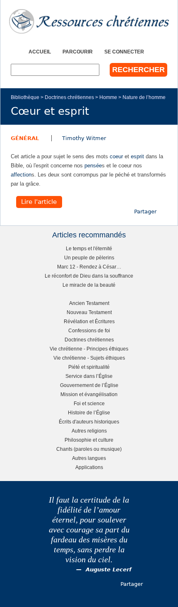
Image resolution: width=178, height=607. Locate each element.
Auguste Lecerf (109, 569)
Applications (89, 467)
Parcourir (78, 51)
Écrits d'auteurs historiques (89, 421)
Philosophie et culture (89, 440)
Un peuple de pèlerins (89, 257)
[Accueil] (89, 21)
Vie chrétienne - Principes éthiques (89, 348)
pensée (93, 165)
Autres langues (89, 458)
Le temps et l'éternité (89, 248)
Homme (108, 97)
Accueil (40, 51)
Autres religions (89, 430)
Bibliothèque (25, 97)
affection (21, 175)
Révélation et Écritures (89, 321)
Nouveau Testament (89, 312)
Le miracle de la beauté (89, 285)
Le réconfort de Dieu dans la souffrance (89, 275)
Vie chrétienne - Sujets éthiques (89, 357)
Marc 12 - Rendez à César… (89, 266)
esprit (137, 156)
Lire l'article (39, 202)
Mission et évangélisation (89, 394)
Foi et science (89, 403)
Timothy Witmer (84, 138)
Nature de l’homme (144, 97)
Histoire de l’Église (89, 412)
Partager (145, 211)
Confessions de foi (89, 330)
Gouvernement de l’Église (89, 385)
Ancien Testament (89, 303)
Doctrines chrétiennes (69, 97)
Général (25, 138)
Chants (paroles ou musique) (89, 449)
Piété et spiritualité (89, 367)
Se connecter (124, 51)
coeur (116, 156)
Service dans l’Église (89, 376)
